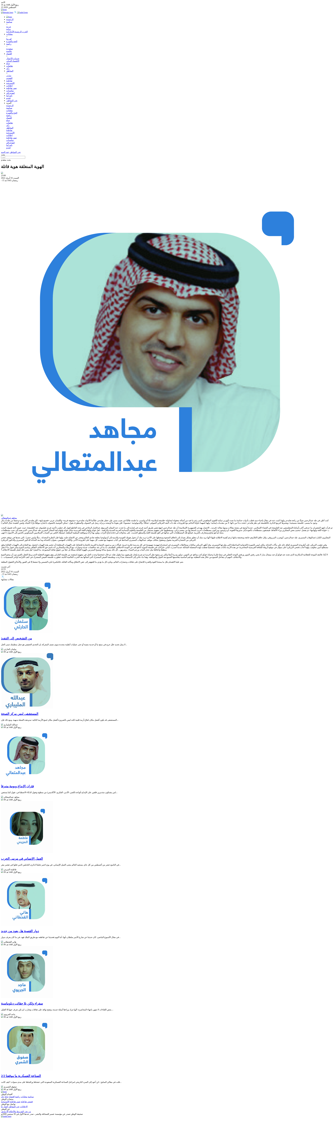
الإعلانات (24, 1106)
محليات (9, 34)
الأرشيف (4, 1111)
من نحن (27, 1111)
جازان (8, 76)
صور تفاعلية (11, 88)
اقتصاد (9, 54)
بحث (3, 155)
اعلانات (9, 86)
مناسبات (10, 91)
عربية (8, 27)
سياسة (9, 22)
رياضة (8, 44)
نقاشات (9, 66)
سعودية (9, 49)
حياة (8, 63)
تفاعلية (9, 81)
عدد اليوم (5, 152)
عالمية (9, 51)
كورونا (9, 39)
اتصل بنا (4, 1106)
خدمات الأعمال (12, 58)
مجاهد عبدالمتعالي (9, 518)
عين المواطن (11, 100)
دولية (8, 29)
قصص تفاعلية (27, 1102)
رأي (8, 68)
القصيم (9, 78)
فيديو (8, 98)
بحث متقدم (6, 160)
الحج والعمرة (11, 41)
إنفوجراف (10, 93)
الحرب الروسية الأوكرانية (17, 32)
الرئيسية (9, 19)
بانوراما (9, 95)
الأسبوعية (10, 83)
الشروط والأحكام (16, 1111)
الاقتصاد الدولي (12, 61)
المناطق (9, 71)
